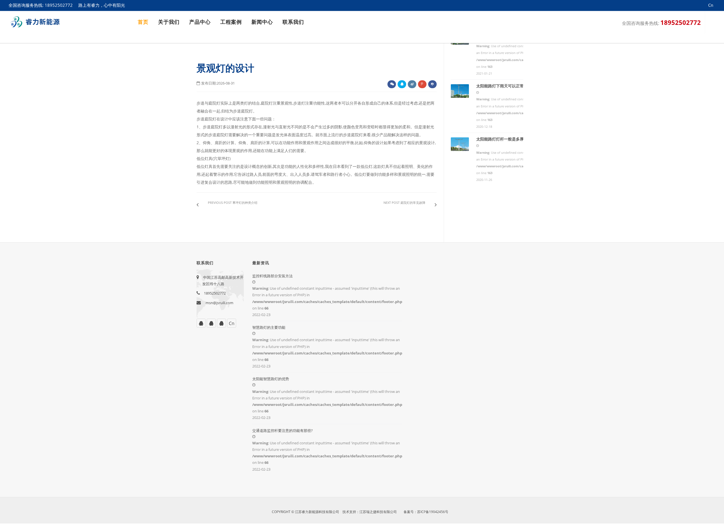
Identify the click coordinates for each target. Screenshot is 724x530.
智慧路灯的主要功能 (268, 327)
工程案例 (231, 22)
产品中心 (200, 22)
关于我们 (169, 22)
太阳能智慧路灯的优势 (270, 378)
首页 (143, 22)
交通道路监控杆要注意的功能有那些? (282, 430)
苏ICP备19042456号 (432, 511)
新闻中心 (262, 22)
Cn (231, 323)
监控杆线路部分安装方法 (272, 275)
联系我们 (293, 22)
